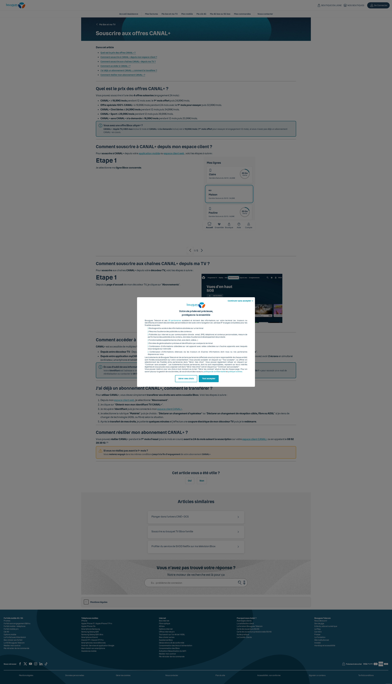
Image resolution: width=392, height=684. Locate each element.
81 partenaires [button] (174, 320)
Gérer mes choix (186, 378)
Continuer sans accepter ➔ (240, 301)
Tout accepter (208, 378)
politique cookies (235, 372)
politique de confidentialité (215, 372)
